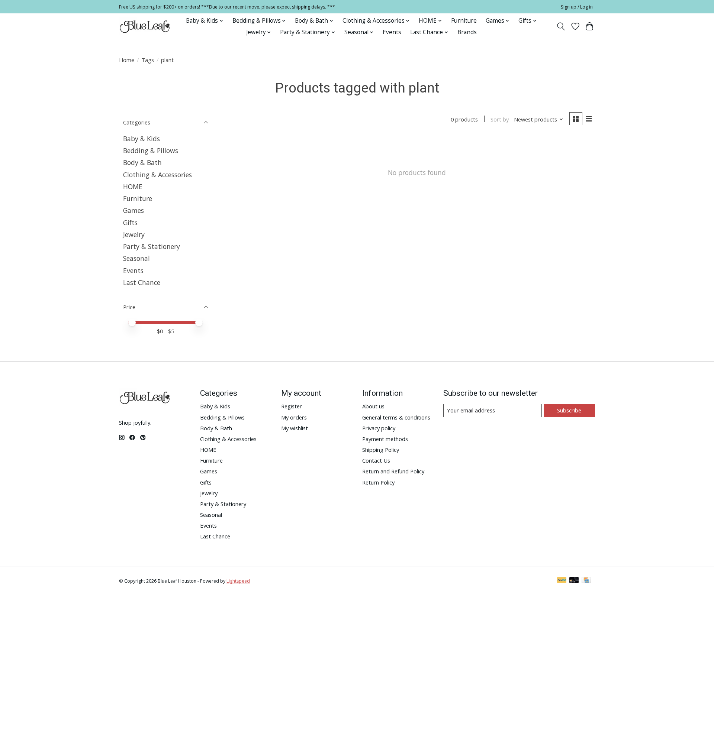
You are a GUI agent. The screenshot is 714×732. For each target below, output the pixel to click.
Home (126, 60)
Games (133, 210)
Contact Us (376, 460)
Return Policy (378, 482)
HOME (132, 186)
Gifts (130, 222)
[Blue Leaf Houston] (145, 26)
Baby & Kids (141, 138)
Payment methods (385, 439)
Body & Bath (142, 162)
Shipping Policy (380, 449)
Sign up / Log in (577, 7)
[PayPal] (562, 580)
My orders (294, 417)
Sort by (500, 119)
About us (373, 406)
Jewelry (134, 234)
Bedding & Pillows (150, 150)
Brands (467, 32)
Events (392, 32)
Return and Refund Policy (393, 471)
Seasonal (136, 258)
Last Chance (141, 282)
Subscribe (569, 410)
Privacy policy (378, 428)
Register (291, 406)
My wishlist (294, 428)
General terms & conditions (396, 417)
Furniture (464, 21)
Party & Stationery (151, 246)
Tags (147, 60)
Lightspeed (238, 581)
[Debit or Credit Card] (574, 580)
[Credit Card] (586, 580)
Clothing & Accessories (157, 174)
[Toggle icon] (561, 26)
